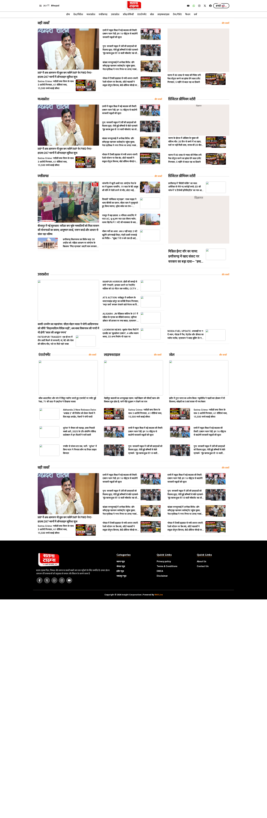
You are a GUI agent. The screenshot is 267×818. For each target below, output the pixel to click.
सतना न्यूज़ (121, 561)
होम (68, 14)
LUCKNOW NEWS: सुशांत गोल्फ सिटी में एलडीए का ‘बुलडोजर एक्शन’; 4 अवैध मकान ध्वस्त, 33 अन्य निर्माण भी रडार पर (121, 333)
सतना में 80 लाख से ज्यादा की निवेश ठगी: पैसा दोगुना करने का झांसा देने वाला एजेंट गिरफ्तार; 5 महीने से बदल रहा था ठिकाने (184, 79)
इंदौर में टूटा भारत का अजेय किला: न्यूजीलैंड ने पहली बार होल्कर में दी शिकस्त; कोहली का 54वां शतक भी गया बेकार (197, 400)
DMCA (160, 571)
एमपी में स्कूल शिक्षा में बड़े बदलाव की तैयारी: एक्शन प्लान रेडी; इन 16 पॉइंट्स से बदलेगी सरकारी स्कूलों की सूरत (120, 34)
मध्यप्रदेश (91, 14)
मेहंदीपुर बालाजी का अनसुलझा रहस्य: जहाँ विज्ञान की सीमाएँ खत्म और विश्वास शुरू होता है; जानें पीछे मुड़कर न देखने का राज (132, 400)
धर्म (195, 14)
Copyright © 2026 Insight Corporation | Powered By (133, 595)
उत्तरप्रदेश (115, 14)
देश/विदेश (78, 14)
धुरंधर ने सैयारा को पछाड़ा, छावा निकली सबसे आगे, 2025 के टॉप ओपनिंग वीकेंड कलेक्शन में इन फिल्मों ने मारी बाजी (79, 431)
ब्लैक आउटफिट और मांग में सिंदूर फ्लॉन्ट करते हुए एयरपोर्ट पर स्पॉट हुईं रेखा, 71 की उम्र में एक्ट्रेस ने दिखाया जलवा (67, 400)
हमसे (221, 6)
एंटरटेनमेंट (141, 14)
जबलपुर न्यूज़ (121, 576)
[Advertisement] (198, 50)
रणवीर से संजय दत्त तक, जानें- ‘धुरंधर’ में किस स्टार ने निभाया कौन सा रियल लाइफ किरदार (80, 450)
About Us (201, 561)
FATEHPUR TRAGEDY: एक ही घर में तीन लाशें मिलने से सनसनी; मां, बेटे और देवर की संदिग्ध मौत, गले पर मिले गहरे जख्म (56, 340)
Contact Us (203, 566)
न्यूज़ (121, 566)
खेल (152, 14)
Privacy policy (164, 561)
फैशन (187, 14)
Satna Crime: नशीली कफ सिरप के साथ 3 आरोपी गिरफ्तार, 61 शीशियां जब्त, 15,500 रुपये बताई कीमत (56, 85)
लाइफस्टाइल (163, 14)
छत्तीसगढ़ (103, 14)
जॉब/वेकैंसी (128, 14)
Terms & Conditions (167, 566)
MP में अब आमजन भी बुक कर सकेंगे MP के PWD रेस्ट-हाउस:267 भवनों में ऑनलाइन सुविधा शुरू (65, 74)
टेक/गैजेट (177, 14)
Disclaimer (162, 576)
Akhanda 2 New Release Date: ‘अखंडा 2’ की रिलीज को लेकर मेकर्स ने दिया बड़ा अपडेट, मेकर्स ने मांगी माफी (79, 413)
